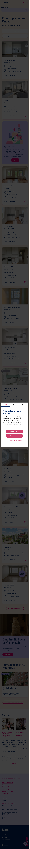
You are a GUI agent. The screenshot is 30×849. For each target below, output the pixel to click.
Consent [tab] (5, 404)
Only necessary (14, 436)
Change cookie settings (15, 440)
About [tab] (23, 404)
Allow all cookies (14, 431)
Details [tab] (14, 404)
